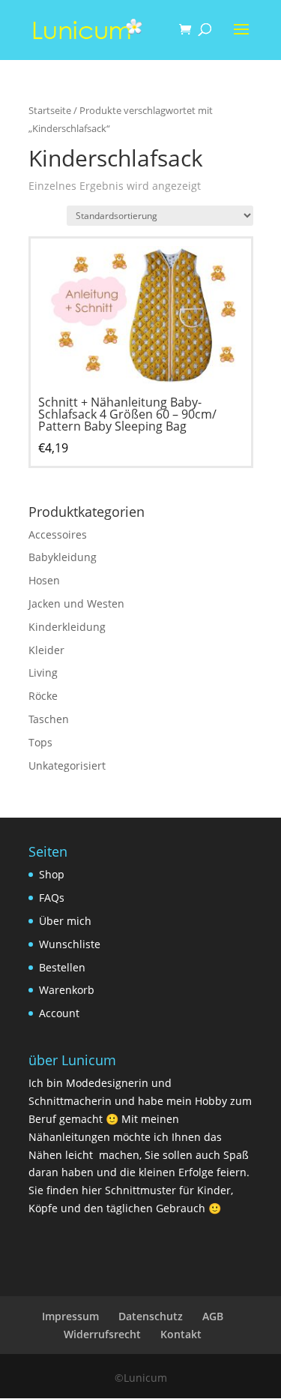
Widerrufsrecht (102, 1334)
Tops (40, 742)
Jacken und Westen (76, 603)
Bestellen (62, 967)
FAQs (51, 897)
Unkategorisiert (67, 765)
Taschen (48, 719)
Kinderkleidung (67, 627)
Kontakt (181, 1334)
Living (43, 672)
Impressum (70, 1316)
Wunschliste (69, 944)
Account (59, 1013)
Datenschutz (150, 1316)
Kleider (46, 650)
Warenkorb (66, 990)
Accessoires (57, 534)
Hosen (44, 580)
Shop (51, 874)
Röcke (43, 696)
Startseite (49, 110)
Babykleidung (62, 557)
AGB (212, 1316)
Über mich (65, 921)
